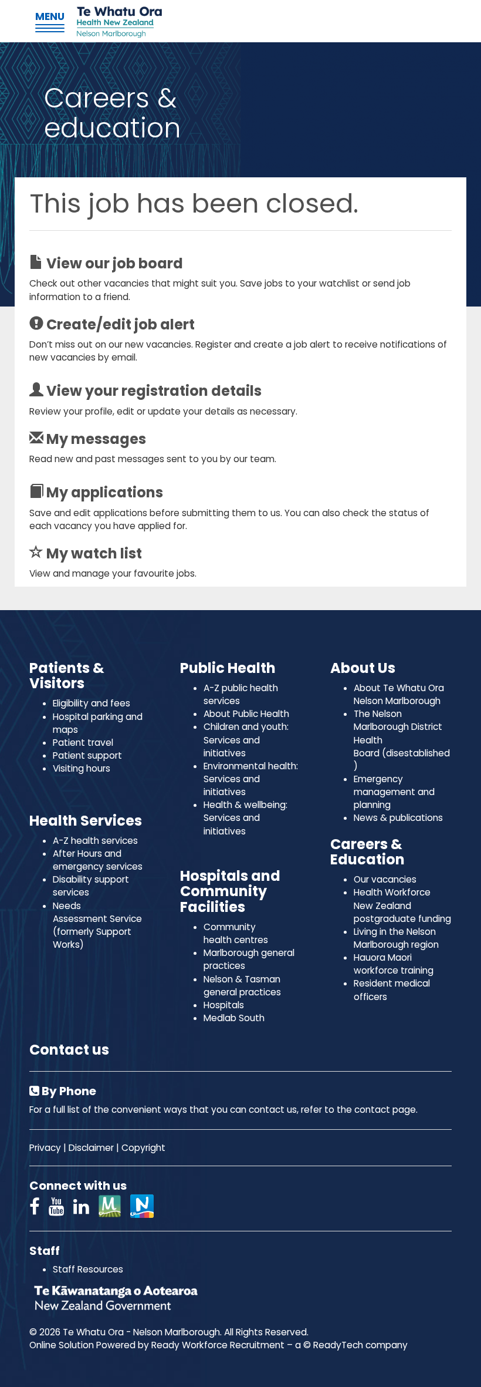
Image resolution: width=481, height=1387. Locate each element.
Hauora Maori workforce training (393, 964)
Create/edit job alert (119, 324)
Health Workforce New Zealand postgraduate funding (402, 905)
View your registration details (152, 390)
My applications (103, 492)
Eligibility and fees (91, 703)
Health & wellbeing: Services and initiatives (245, 818)
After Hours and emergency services (98, 860)
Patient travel (83, 742)
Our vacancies (385, 879)
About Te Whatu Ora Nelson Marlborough (399, 694)
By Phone (67, 1091)
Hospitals (224, 1005)
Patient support (87, 755)
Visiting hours (81, 768)
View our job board (113, 263)
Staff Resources (88, 1269)
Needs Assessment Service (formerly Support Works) (97, 925)
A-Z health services (95, 840)
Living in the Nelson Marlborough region (396, 938)
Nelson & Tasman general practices (242, 985)
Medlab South (234, 1018)
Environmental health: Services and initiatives (251, 779)
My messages (94, 439)
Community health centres (236, 933)
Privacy (45, 1148)
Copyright (143, 1148)
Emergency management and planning (394, 792)
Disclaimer (91, 1148)
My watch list (92, 553)
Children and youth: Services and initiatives (246, 740)
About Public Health (246, 714)
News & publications (398, 818)
